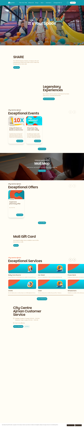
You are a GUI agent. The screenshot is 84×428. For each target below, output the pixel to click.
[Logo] (11, 3)
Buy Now (16, 245)
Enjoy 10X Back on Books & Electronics (16, 129)
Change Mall (57, 2)
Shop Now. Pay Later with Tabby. (33, 129)
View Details (20, 140)
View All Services (42, 298)
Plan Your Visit (23, 2)
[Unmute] (82, 43)
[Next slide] (78, 25)
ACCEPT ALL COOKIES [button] (70, 425)
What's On (31, 2)
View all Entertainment (49, 98)
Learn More (16, 67)
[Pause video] (80, 43)
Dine (42, 2)
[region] (42, 25)
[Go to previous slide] (70, 259)
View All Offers (42, 222)
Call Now (27, 326)
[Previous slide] (6, 25)
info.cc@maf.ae (21, 323)
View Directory (42, 35)
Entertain (48, 2)
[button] (78, 425)
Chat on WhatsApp (18, 326)
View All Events (42, 148)
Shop (36, 2)
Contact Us (73, 2)
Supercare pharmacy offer (15, 203)
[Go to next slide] (74, 259)
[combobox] (68, 3)
